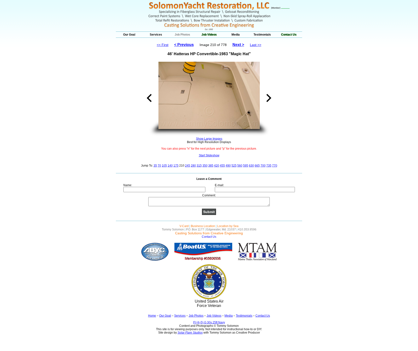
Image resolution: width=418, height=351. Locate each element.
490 (228, 165)
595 (245, 165)
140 (170, 165)
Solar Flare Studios (190, 332)
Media (235, 34)
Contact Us (289, 34)
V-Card (184, 226)
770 (274, 165)
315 (199, 165)
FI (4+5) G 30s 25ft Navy (209, 322)
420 (216, 165)
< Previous (184, 45)
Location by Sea (228, 226)
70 (159, 165)
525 (234, 165)
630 (251, 165)
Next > (238, 45)
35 (155, 165)
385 (210, 165)
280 (193, 165)
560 (239, 165)
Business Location (203, 226)
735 (268, 165)
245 (187, 165)
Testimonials (262, 34)
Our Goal (129, 34)
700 (263, 165)
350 (205, 165)
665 (257, 165)
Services (156, 34)
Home (152, 315)
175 (176, 165)
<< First (162, 45)
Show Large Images (209, 138)
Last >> (255, 45)
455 (222, 165)
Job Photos (182, 34)
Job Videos (209, 34)
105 (164, 165)
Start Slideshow (209, 155)
